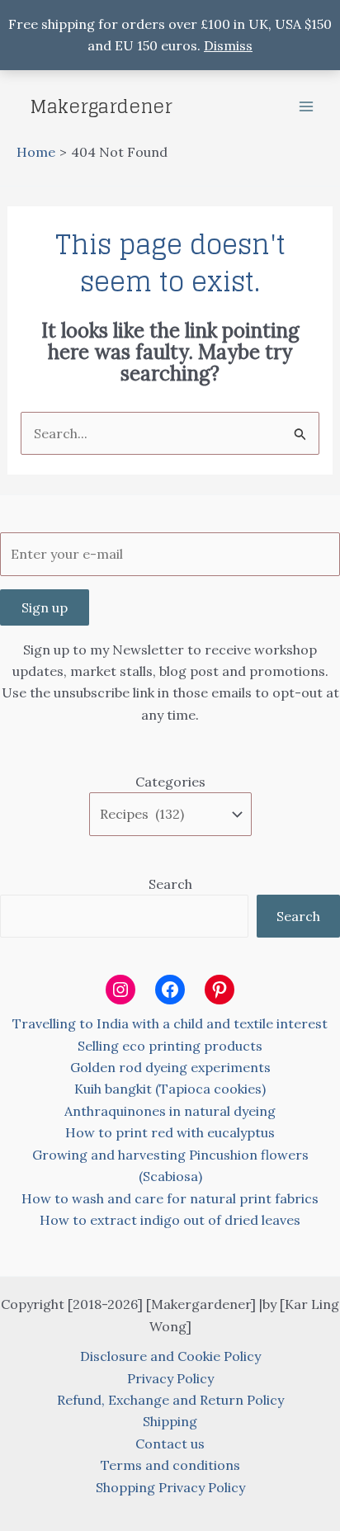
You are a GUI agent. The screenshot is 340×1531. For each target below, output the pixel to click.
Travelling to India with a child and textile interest (170, 1023)
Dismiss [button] (228, 45)
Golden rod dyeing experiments (170, 1067)
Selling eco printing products (170, 1045)
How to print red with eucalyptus (170, 1132)
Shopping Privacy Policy (170, 1487)
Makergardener (101, 106)
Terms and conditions (170, 1465)
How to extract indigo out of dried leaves (170, 1220)
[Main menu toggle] (306, 106)
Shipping (170, 1421)
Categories (170, 781)
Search (170, 884)
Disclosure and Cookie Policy (170, 1356)
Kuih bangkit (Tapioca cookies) (170, 1088)
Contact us (170, 1443)
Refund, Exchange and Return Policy (170, 1400)
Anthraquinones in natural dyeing (170, 1111)
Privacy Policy (170, 1378)
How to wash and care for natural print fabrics (170, 1198)
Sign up (44, 607)
